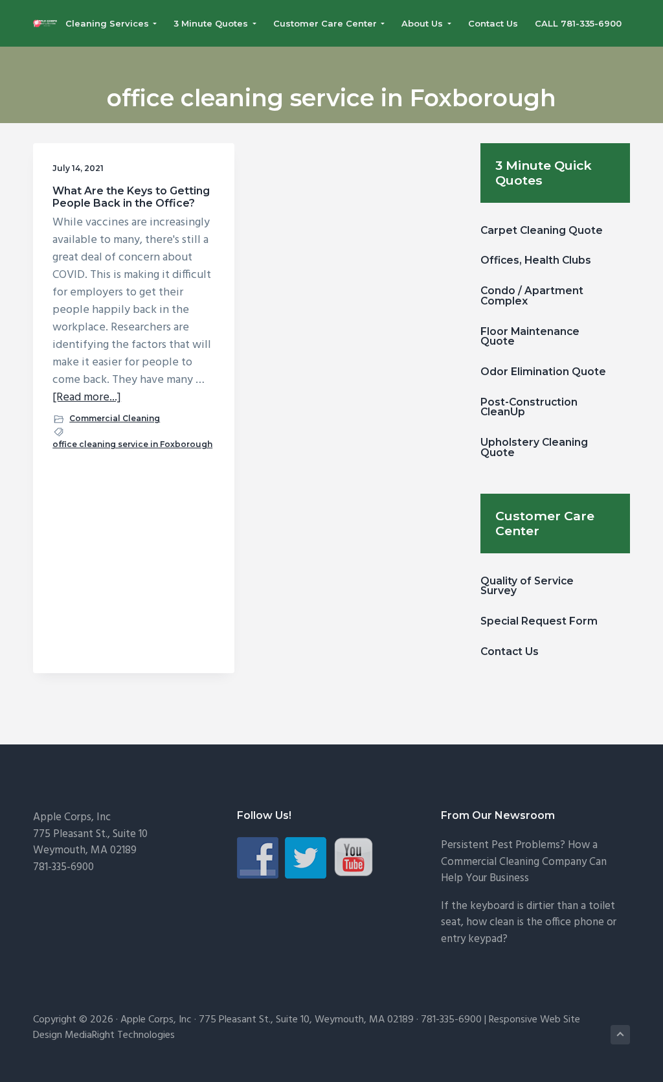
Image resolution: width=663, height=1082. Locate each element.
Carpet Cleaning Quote (541, 230)
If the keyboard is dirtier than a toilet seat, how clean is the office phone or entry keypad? (528, 922)
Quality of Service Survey (527, 586)
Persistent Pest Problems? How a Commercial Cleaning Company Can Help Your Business (524, 861)
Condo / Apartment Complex (531, 295)
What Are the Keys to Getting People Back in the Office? (131, 197)
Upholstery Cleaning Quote (534, 447)
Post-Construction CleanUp (529, 407)
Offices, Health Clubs (535, 260)
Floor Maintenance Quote (529, 336)
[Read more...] (86, 397)
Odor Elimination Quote (543, 371)
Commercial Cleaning (114, 418)
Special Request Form (539, 621)
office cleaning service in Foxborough (132, 444)
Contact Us (509, 651)
